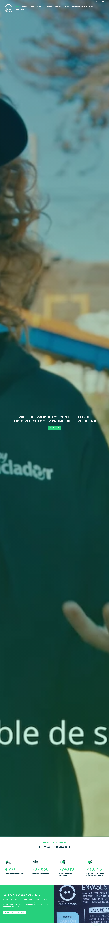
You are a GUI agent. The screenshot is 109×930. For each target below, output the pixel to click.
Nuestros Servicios (44, 6)
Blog (91, 6)
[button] (56, 904)
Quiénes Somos (28, 6)
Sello (67, 6)
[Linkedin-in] (98, 1)
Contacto (20, 9)
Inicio (18, 6)
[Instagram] (96, 1)
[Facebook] (100, 1)
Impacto (58, 6)
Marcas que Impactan (79, 6)
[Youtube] (103, 1)
